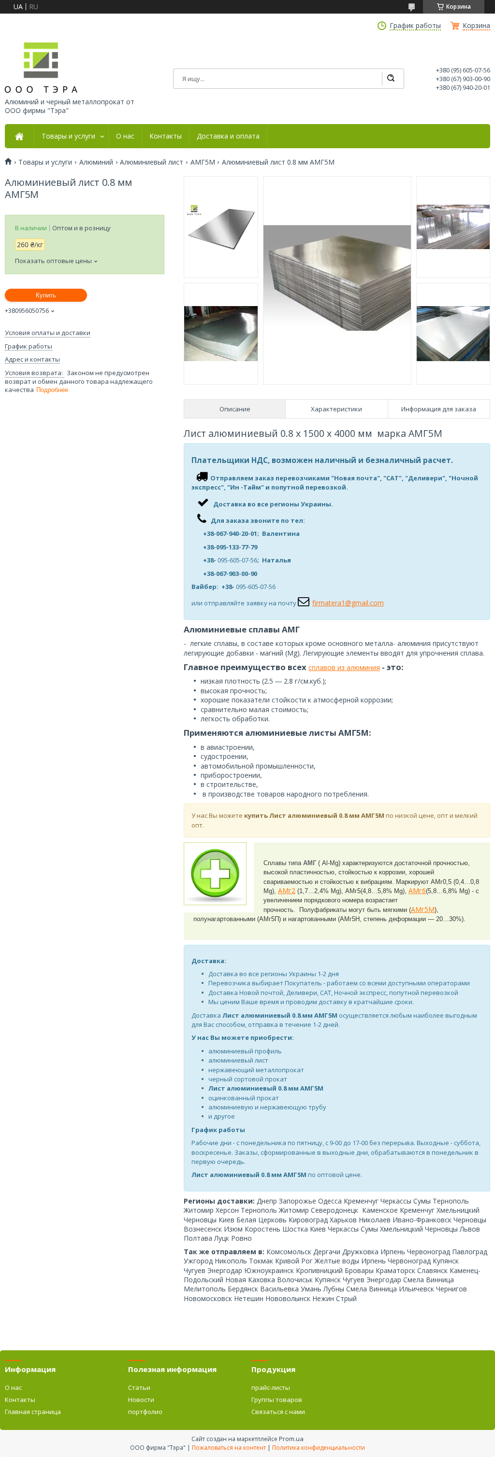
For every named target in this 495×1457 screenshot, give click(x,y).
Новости (141, 1399)
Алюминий (96, 162)
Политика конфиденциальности (318, 1447)
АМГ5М (202, 162)
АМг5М (423, 909)
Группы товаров (276, 1399)
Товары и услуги (68, 136)
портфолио (145, 1411)
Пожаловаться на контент (229, 1447)
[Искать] (390, 78)
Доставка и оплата (228, 136)
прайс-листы (270, 1387)
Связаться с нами (278, 1411)
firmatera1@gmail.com (348, 602)
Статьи (139, 1387)
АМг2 (286, 890)
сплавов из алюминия (344, 667)
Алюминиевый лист (151, 162)
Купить (46, 295)
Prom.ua (291, 1438)
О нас (125, 136)
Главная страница (33, 1411)
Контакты (165, 136)
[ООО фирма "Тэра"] (41, 67)
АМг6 (417, 890)
